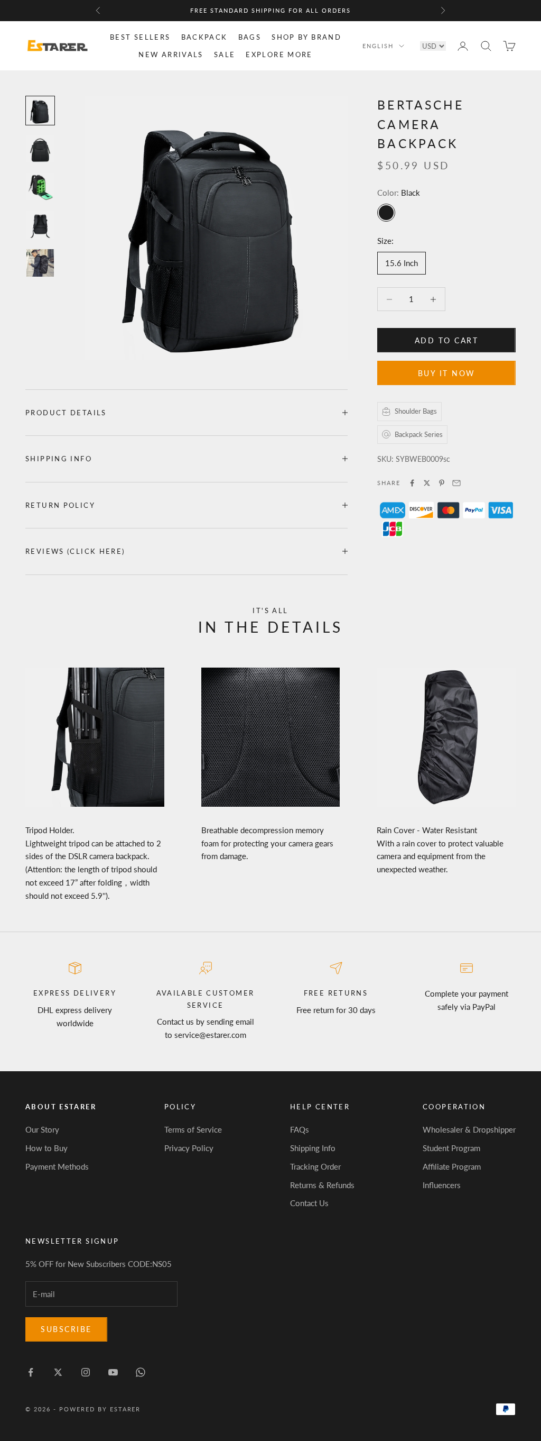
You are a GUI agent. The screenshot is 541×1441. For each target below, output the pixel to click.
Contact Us (309, 1203)
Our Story (42, 1129)
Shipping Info (312, 1148)
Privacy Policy (188, 1148)
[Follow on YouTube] (113, 1372)
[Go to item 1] (40, 110)
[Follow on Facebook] (30, 1372)
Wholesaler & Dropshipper (469, 1129)
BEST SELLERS (140, 37)
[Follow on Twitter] (58, 1372)
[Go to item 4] (40, 225)
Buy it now (446, 373)
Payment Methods (57, 1166)
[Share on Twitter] (427, 483)
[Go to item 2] (40, 148)
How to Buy (46, 1148)
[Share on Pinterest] (441, 483)
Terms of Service (193, 1129)
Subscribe (66, 1329)
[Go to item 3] (40, 187)
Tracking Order (315, 1166)
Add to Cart (447, 340)
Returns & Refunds (322, 1185)
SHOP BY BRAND (306, 37)
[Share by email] (456, 483)
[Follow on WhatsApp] (140, 1372)
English (378, 45)
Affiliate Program (452, 1166)
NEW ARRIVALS (170, 54)
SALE (225, 54)
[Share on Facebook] (412, 483)
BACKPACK (204, 37)
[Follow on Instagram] (85, 1372)
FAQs (299, 1129)
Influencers (442, 1185)
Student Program (451, 1148)
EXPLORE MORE (279, 54)
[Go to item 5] (40, 263)
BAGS (250, 37)
